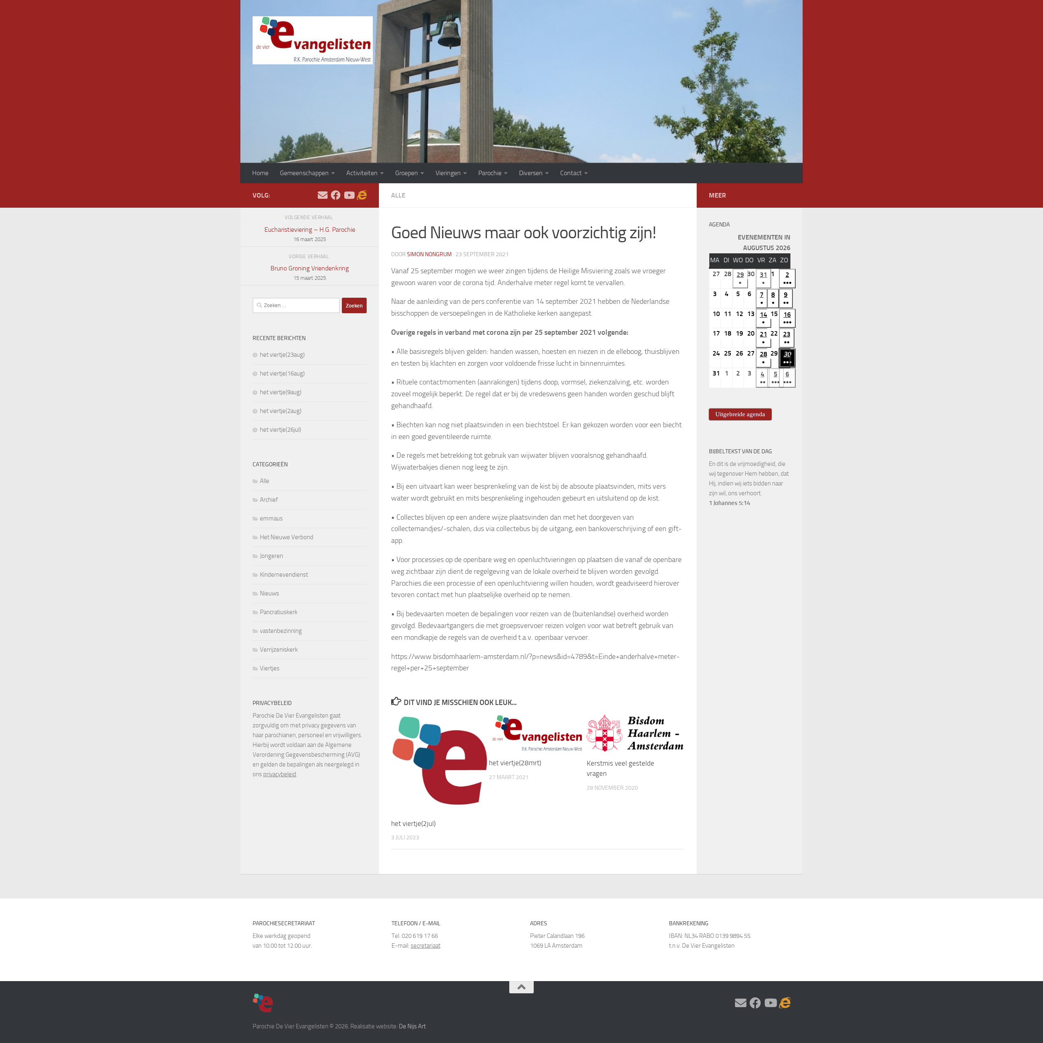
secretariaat (425, 945)
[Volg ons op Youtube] (349, 195)
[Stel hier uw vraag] (323, 195)
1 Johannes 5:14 (729, 503)
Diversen (531, 173)
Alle (398, 195)
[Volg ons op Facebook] (336, 195)
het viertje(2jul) (413, 823)
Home (260, 173)
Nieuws (269, 593)
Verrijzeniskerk (279, 649)
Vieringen (448, 173)
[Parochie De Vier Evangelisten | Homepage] (313, 40)
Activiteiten (362, 173)
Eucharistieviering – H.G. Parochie (309, 234)
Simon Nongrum (429, 254)
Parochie (490, 173)
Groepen (406, 173)
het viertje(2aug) (280, 411)
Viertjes (269, 668)
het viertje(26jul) (280, 429)
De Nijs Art (412, 1026)
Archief (269, 499)
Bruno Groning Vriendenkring (310, 272)
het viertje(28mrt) (515, 763)
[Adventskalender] (362, 195)
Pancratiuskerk (278, 612)
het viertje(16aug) (282, 373)
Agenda (719, 224)
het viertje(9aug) (280, 392)
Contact (571, 173)
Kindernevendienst (284, 574)
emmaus (271, 518)
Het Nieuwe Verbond (286, 537)
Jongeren (271, 556)
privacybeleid (279, 774)
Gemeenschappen (304, 173)
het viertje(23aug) (282, 354)
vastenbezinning (281, 631)
